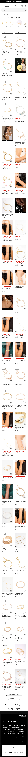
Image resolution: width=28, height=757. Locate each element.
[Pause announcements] (26, 1)
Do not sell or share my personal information (14, 753)
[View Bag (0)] (25, 5)
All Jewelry (6, 14)
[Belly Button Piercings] (7, 303)
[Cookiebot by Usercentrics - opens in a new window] (19, 716)
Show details (19, 741)
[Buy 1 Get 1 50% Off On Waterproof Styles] (7, 134)
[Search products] (25, 10)
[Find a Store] (15, 5)
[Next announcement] (24, 1)
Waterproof (4, 26)
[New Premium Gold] (20, 206)
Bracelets (12, 26)
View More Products (14, 698)
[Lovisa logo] (8, 5)
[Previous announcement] (2, 1)
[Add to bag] (11, 49)
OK (14, 747)
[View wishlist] (19, 5)
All (2, 14)
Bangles (19, 26)
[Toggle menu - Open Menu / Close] (2, 5)
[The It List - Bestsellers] (20, 66)
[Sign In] (22, 5)
